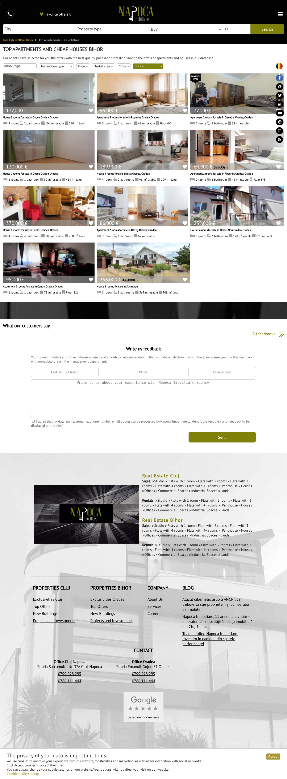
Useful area (102, 66)
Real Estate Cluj (161, 476)
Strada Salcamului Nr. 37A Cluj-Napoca (69, 666)
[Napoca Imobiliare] (136, 14)
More (122, 66)
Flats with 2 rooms (213, 481)
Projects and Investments (54, 620)
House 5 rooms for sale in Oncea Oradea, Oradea (30, 117)
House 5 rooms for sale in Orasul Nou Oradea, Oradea (220, 230)
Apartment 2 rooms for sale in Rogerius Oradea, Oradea (221, 173)
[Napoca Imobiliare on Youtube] (277, 114)
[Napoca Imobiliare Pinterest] (277, 123)
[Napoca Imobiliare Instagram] (277, 131)
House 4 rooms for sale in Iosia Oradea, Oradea (123, 173)
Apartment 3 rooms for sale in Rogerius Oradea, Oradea (128, 117)
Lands (224, 490)
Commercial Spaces (173, 490)
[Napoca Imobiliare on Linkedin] (277, 105)
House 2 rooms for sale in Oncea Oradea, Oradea (30, 173)
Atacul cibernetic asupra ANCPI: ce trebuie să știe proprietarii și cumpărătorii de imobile (216, 604)
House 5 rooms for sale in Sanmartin (117, 286)
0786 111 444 (69, 680)
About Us (155, 599)
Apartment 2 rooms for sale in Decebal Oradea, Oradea (221, 117)
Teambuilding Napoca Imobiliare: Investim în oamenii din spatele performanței (210, 638)
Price (81, 66)
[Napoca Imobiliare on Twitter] (277, 96)
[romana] (277, 66)
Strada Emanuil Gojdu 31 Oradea (143, 666)
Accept (273, 756)
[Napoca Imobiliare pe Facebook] (277, 78)
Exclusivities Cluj (47, 599)
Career (152, 613)
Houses (246, 486)
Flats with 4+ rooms (203, 486)
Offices (150, 490)
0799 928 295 (69, 673)
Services (154, 606)
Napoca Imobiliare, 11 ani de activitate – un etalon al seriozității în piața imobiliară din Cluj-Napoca (217, 621)
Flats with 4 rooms (170, 486)
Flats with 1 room (181, 481)
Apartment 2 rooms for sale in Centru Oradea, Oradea (33, 286)
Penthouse (230, 486)
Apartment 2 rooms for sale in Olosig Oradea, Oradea (127, 230)
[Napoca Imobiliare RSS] (277, 140)
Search (267, 29)
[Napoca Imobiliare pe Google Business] (277, 87)
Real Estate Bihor (162, 520)
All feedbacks (264, 333)
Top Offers (41, 606)
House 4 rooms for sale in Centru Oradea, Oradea (30, 230)
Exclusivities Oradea (107, 599)
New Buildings (45, 613)
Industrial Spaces (204, 490)
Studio (159, 481)
